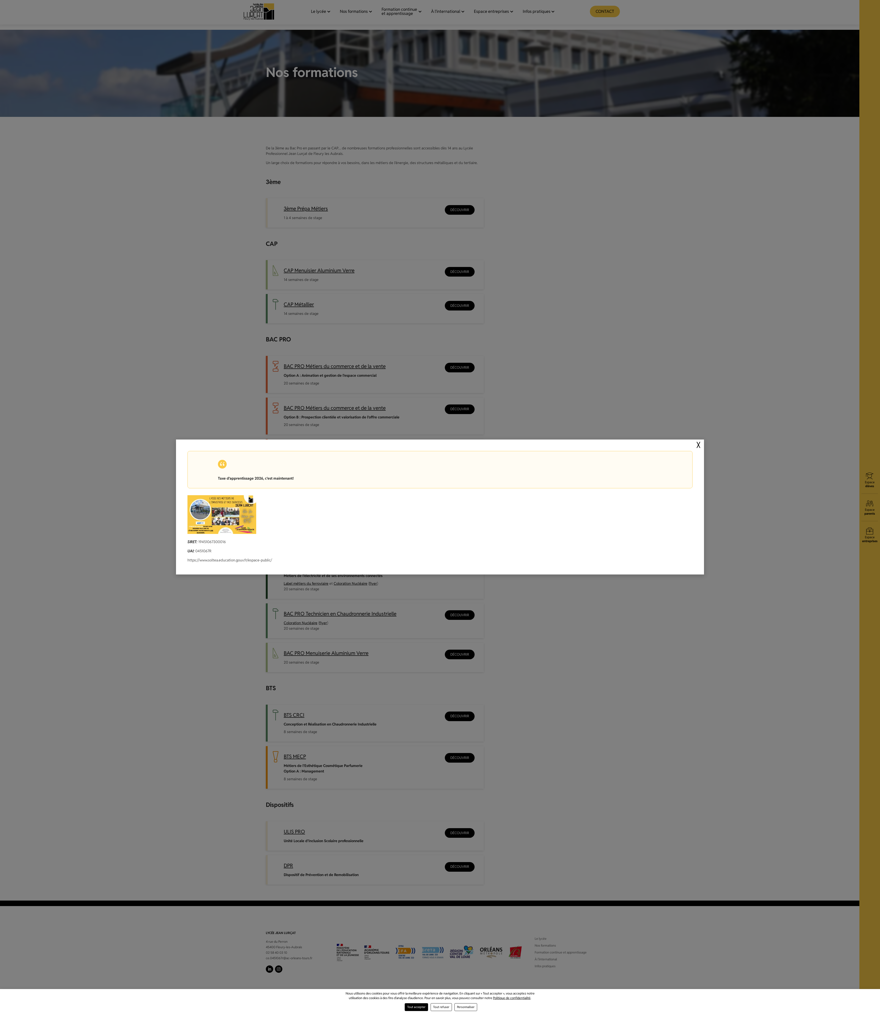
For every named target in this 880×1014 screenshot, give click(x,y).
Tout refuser (441, 1007)
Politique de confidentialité (512, 998)
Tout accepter (416, 1007)
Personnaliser (466, 1007)
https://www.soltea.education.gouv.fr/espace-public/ (229, 560)
